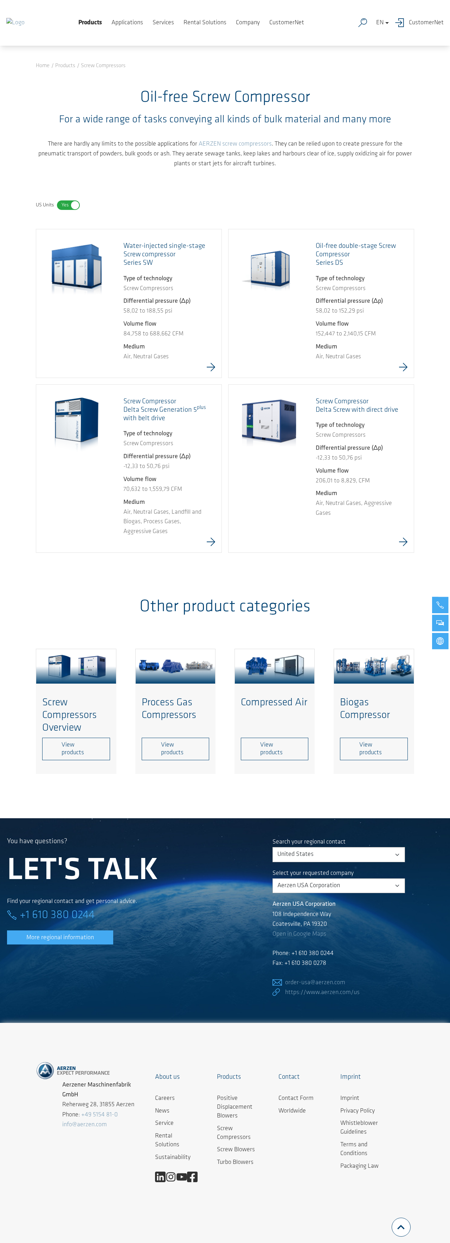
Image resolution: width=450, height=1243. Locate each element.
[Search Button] (364, 23)
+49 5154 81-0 (99, 1115)
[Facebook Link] (195, 1177)
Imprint (349, 1098)
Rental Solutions (205, 23)
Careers (165, 1098)
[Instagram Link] (173, 1177)
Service (164, 1123)
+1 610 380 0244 (57, 915)
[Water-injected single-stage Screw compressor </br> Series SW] (76, 268)
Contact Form (296, 1098)
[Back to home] (15, 23)
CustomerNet (286, 23)
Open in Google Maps (299, 934)
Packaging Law (359, 1166)
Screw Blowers (236, 1150)
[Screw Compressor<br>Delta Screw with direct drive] (269, 425)
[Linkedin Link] (163, 1177)
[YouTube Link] (184, 1177)
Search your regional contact (309, 842)
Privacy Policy (357, 1111)
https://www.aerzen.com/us (322, 992)
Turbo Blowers (235, 1162)
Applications (127, 23)
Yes (65, 205)
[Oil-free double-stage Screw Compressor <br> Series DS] (269, 270)
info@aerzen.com (84, 1125)
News (162, 1111)
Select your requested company (313, 873)
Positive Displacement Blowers (234, 1107)
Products (90, 23)
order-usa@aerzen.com (315, 983)
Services (163, 23)
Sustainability (173, 1157)
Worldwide (292, 1111)
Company (248, 23)
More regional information (60, 938)
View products (73, 749)
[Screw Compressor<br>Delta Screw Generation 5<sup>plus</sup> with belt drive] (76, 425)
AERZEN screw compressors (235, 144)
